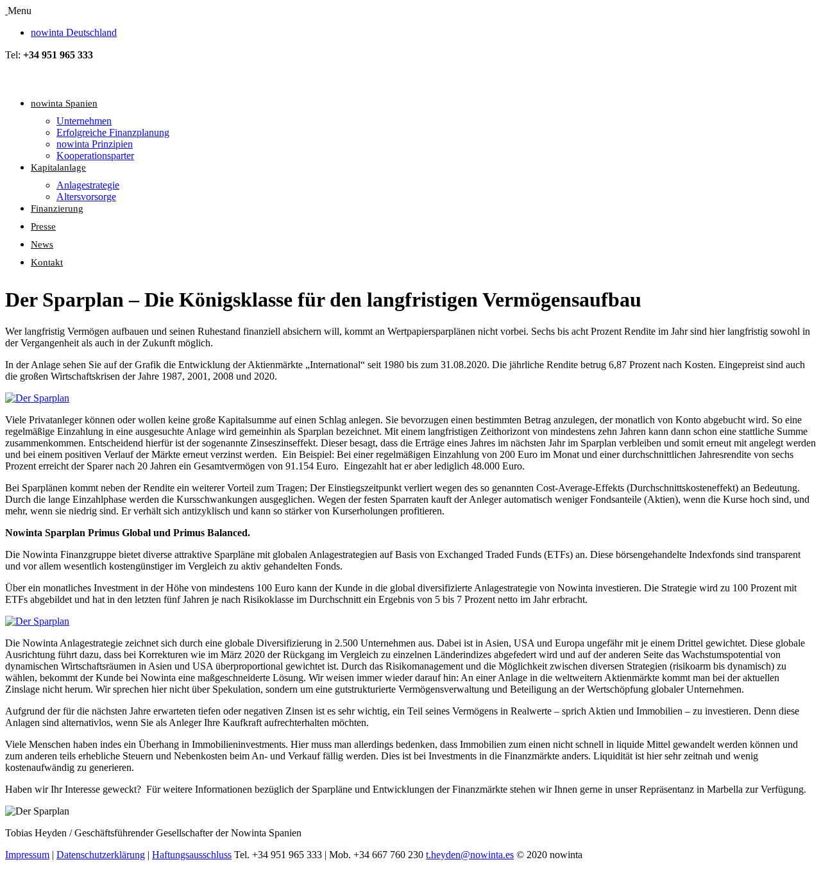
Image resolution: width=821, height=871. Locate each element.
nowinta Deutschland (74, 32)
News (42, 244)
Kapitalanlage (58, 167)
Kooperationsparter (95, 155)
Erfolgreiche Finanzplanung (112, 132)
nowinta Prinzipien (94, 144)
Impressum (27, 854)
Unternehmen (84, 120)
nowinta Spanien (64, 103)
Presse (43, 226)
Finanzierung (57, 208)
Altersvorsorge (86, 196)
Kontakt (47, 262)
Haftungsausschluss (192, 854)
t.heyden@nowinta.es (470, 854)
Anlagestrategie (87, 185)
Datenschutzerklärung (100, 854)
